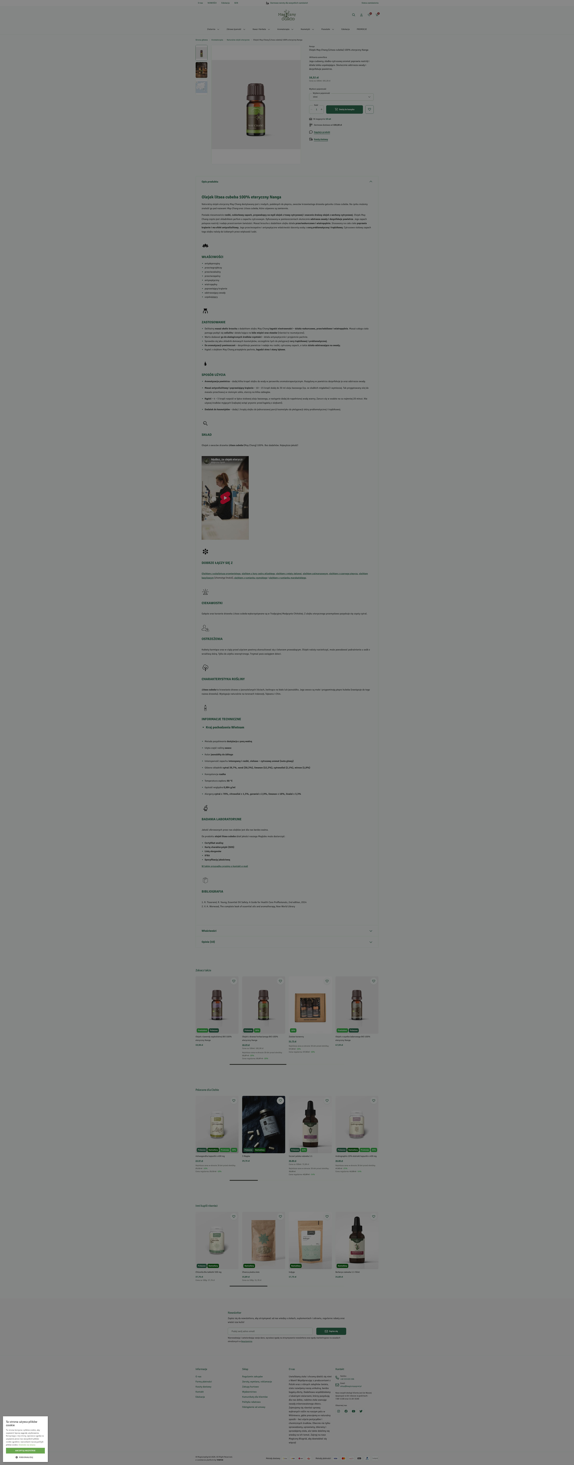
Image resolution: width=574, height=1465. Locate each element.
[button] (25, 1457)
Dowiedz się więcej (27, 1444)
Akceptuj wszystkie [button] (25, 1450)
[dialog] (25, 1439)
